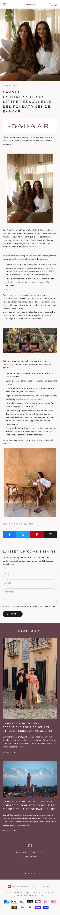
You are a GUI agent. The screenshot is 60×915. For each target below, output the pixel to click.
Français (44, 887)
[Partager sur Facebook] (9, 534)
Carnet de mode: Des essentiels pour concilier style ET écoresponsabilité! (27, 727)
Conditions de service (31, 561)
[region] (30, 856)
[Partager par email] (50, 534)
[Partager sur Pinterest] (37, 534)
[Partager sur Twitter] (23, 534)
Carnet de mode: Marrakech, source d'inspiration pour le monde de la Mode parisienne (29, 805)
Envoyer (12, 614)
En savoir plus (9, 752)
